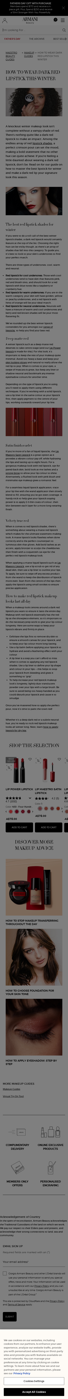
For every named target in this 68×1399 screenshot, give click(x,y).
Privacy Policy (21, 1373)
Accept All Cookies (34, 1392)
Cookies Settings (34, 1381)
